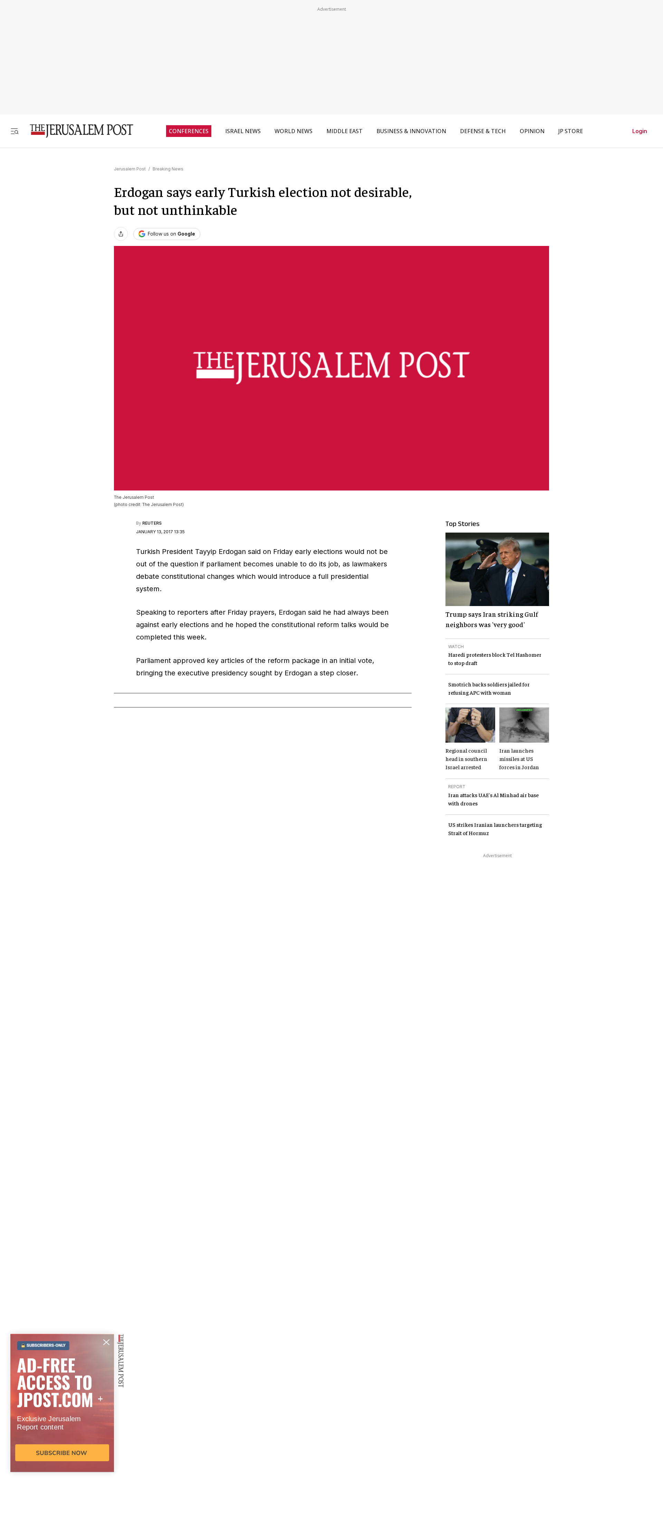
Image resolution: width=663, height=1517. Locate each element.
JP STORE (570, 131)
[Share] (121, 234)
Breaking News (168, 168)
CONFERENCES (189, 131)
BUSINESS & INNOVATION (411, 131)
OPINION (532, 131)
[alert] (62, 1438)
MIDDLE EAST (344, 131)
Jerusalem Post (130, 168)
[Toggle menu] (14, 130)
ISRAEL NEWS (243, 131)
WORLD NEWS (294, 131)
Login (639, 131)
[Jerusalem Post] (77, 130)
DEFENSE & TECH (483, 131)
